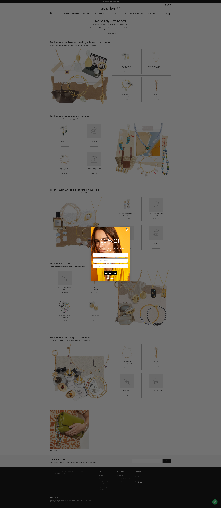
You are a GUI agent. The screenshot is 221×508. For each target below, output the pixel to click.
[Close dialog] (127, 229)
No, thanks (110, 278)
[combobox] (96, 261)
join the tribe (110, 273)
